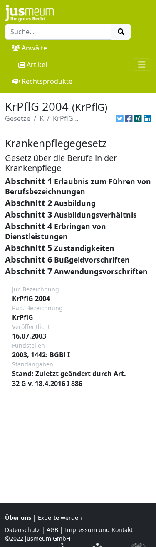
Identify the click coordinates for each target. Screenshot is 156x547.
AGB (52, 530)
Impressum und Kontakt (99, 530)
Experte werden (60, 518)
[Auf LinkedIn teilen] (147, 118)
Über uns (18, 518)
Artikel (37, 64)
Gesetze (17, 118)
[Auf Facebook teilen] (129, 118)
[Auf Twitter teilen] (120, 118)
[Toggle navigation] (142, 64)
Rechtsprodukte (47, 81)
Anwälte (34, 48)
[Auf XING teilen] (138, 118)
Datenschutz (22, 530)
